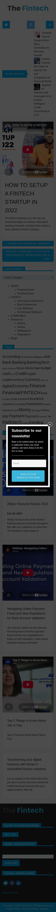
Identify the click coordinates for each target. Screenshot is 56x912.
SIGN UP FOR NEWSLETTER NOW (28, 476)
